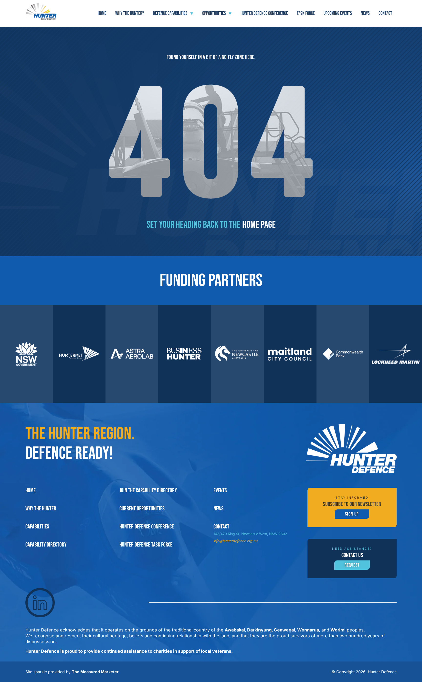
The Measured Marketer (95, 671)
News (365, 13)
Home (102, 13)
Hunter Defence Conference (264, 13)
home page (259, 225)
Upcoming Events (338, 13)
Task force (306, 13)
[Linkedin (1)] (40, 602)
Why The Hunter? (129, 13)
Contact (385, 13)
